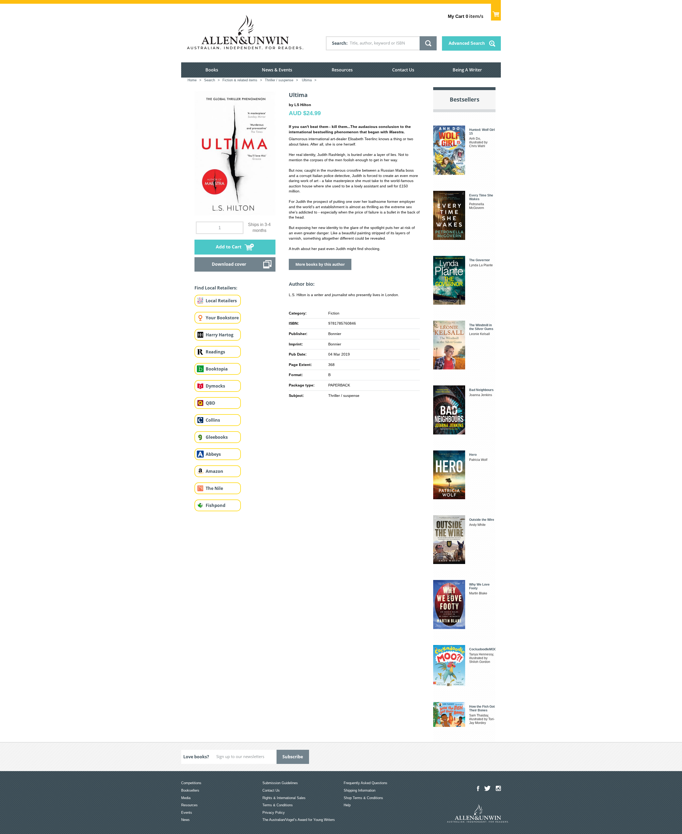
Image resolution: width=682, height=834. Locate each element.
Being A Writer (467, 70)
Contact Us (403, 70)
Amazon (214, 471)
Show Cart (496, 12)
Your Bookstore (222, 318)
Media (185, 798)
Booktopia (217, 369)
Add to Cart (228, 247)
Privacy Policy (273, 813)
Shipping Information (359, 790)
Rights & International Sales (284, 798)
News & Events (277, 70)
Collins (213, 420)
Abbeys (213, 454)
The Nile (214, 488)
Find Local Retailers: (215, 288)
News (185, 820)
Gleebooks (217, 437)
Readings (215, 352)
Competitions (191, 783)
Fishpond (215, 505)
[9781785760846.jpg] (234, 153)
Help (347, 805)
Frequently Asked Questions (365, 783)
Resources (342, 70)
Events (186, 813)
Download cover (229, 264)
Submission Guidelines (280, 783)
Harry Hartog (219, 335)
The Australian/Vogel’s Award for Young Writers (298, 820)
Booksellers (190, 790)
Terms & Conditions (277, 805)
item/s (465, 16)
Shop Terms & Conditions (363, 798)
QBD (210, 403)
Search (339, 43)
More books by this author (320, 264)
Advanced (467, 43)
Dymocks (215, 386)
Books (211, 70)
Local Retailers (221, 301)
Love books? (196, 757)
